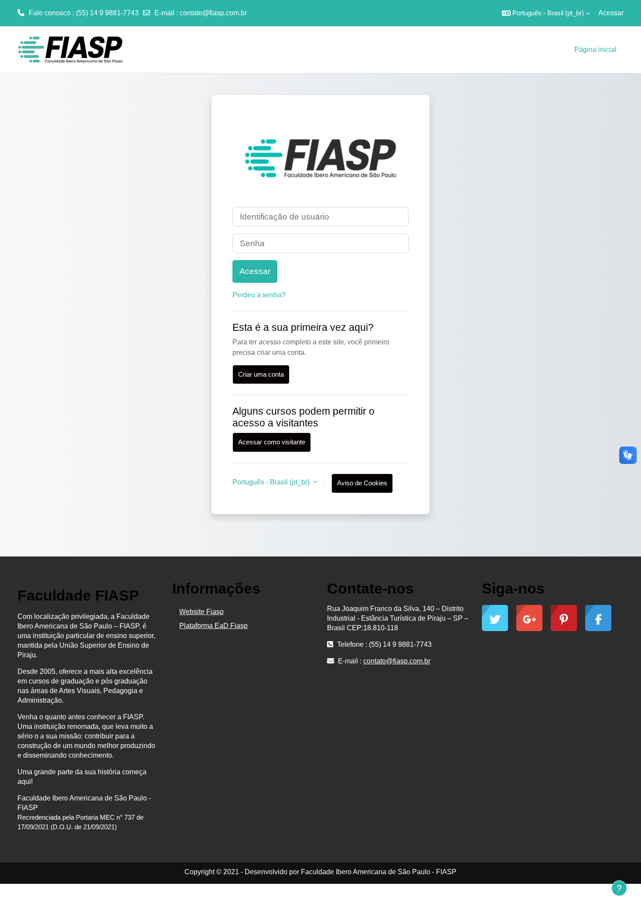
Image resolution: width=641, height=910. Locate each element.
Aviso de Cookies (362, 483)
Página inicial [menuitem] (595, 49)
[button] (546, 13)
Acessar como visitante (271, 442)
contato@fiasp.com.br (213, 13)
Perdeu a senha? (259, 295)
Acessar (611, 13)
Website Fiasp (201, 611)
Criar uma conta (261, 374)
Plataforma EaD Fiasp (213, 625)
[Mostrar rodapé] (619, 888)
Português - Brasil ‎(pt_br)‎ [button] (271, 482)
